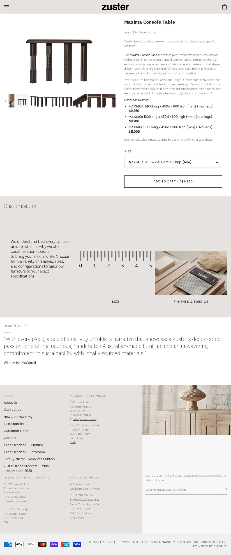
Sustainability (14, 424)
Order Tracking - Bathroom (24, 452)
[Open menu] (10, 7)
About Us (11, 403)
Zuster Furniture (106, 542)
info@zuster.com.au (18, 501)
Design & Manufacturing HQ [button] (27, 477)
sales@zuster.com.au (84, 419)
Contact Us (12, 410)
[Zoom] (60, 56)
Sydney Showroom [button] (85, 477)
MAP (73, 442)
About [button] (9, 395)
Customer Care (16, 431)
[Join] (223, 489)
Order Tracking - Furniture (23, 445)
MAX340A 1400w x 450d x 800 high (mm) (160, 162)
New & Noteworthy (18, 417)
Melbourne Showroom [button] (88, 395)
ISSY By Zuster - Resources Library (29, 459)
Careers (10, 438)
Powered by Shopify (210, 546)
